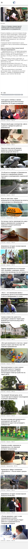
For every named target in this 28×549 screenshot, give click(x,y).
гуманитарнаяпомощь (8, 94)
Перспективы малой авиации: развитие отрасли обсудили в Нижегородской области (11, 150)
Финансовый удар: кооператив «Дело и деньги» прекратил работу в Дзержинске (14, 125)
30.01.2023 (3, 23)
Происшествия (10, 217)
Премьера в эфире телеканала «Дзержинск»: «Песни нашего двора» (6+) (14, 471)
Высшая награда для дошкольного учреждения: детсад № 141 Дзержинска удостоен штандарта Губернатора (13, 421)
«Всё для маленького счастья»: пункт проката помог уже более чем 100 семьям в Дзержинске (14, 344)
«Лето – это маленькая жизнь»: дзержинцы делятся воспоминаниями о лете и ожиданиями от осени (14, 294)
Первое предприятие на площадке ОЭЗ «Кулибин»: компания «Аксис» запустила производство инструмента (14, 270)
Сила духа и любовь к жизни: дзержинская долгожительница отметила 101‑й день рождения (12, 101)
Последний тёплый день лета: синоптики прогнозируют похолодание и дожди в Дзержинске (14, 396)
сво (22, 94)
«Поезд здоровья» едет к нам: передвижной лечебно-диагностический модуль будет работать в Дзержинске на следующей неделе (12, 519)
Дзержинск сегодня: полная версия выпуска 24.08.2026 (13, 494)
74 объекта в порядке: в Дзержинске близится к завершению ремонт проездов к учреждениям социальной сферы (14, 175)
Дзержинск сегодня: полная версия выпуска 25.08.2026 (13, 247)
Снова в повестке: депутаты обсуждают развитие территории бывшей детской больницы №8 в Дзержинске (12, 319)
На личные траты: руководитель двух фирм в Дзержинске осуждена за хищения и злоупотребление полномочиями (14, 223)
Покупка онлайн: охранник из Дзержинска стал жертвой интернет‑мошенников (11, 447)
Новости (24, 8)
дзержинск (17, 94)
